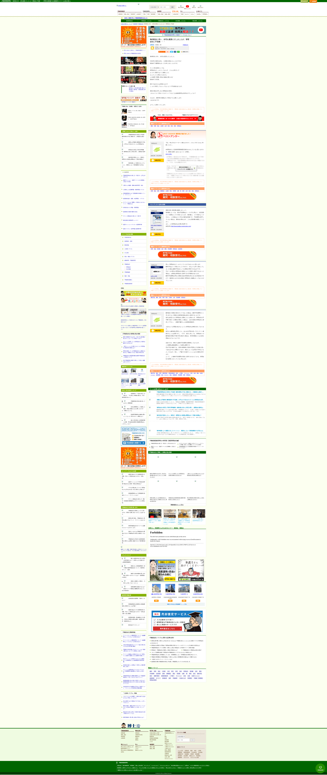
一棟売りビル (168, 748)
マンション (186, 373)
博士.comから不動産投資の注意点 (132, 53)
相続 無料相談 (153, 739)
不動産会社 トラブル (163, 20)
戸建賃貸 (167, 753)
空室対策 (120, 14)
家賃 (183, 190)
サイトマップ (147, 765)
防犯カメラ (192, 755)
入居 (166, 125)
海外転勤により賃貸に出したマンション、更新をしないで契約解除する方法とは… (133, 164)
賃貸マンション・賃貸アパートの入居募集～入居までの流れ (163, 447)
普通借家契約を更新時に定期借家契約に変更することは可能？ (133, 605)
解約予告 (153, 297)
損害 (158, 190)
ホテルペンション (169, 758)
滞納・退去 (126, 14)
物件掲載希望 (126, 765)
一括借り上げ (182, 678)
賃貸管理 (133, 14)
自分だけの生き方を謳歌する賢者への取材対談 (132, 306)
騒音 (191, 750)
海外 (175, 125)
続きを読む (169, 154)
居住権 (192, 754)
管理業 (174, 190)
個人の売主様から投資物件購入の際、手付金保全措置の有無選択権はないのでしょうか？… (133, 422)
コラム (192, 14)
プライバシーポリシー (165, 765)
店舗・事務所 (168, 750)
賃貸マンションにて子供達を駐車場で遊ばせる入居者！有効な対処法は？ (133, 482)
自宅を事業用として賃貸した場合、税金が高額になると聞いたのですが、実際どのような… (133, 408)
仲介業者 (128, 269)
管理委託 (190, 678)
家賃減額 (197, 754)
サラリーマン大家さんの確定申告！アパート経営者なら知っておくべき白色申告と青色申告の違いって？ (133, 327)
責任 (160, 297)
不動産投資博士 (146, 11)
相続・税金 (160, 14)
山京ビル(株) (154, 276)
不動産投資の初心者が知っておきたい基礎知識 (134, 402)
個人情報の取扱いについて (177, 765)
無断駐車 (180, 752)
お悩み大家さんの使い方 (155, 734)
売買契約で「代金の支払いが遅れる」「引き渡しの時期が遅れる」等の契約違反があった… (133, 395)
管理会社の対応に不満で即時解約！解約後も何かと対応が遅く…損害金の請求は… (133, 151)
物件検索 (153, 14)
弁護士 (136, 738)
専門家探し (205, 14)
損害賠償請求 (172, 373)
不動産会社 (140, 24)
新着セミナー (138, 746)
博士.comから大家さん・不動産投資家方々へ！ (135, 50)
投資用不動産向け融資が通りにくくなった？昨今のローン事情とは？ (134, 415)
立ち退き (126, 252)
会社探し (199, 14)
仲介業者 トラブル (180, 20)
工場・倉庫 (167, 756)
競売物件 (180, 755)
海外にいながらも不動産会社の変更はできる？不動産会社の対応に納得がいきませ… (133, 533)
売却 (148, 14)
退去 (158, 125)
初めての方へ (200, 7)
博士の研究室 (181, 7)
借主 (193, 190)
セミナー (187, 14)
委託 (171, 190)
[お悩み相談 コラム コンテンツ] (154, 7)
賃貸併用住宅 (168, 751)
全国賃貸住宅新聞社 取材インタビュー (133, 599)
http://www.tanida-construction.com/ (181, 226)
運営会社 (119, 765)
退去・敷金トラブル (129, 256)
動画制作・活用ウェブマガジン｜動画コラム (127, 767)
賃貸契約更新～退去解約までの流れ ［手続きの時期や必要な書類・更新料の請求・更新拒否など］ (133, 619)
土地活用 (139, 14)
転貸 (195, 750)
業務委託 (162, 190)
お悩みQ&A (175, 14)
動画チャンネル (187, 8)
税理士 (136, 739)
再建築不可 (180, 754)
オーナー (166, 374)
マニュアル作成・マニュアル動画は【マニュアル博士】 (152, 767)
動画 (182, 14)
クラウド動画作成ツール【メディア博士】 (200, 765)
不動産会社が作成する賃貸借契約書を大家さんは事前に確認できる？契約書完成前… (133, 540)
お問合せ (187, 765)
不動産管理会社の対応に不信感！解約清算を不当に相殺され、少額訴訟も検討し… (133, 136)
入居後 (199, 750)
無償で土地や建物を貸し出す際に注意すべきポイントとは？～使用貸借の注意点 (133, 575)
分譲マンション (195, 676)
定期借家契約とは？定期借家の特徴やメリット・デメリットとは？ (191, 447)
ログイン (305, 1)
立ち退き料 (194, 752)
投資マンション (168, 743)
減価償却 (180, 757)
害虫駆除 (187, 754)
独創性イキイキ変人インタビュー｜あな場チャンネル (130, 770)
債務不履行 (165, 373)
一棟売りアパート (169, 744)
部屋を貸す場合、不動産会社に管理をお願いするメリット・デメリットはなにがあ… (133, 520)
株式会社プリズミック (133, 625)
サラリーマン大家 (194, 757)
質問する (194, 7)
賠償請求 (175, 374)
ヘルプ (151, 741)
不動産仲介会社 (138, 734)
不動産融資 (127, 272)
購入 (145, 14)
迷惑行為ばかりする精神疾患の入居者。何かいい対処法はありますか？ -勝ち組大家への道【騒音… (133, 611)
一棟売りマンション (169, 746)
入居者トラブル (128, 249)
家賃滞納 (126, 245)
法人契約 (200, 752)
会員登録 (314, 1)
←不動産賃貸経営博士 (6, 1)
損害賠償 (158, 374)
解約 (152, 125)
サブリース (186, 757)
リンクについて (154, 765)
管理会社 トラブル (146, 20)
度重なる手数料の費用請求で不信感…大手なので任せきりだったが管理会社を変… (133, 144)
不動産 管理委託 (198, 678)
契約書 (158, 248)
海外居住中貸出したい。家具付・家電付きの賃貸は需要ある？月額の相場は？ (133, 158)
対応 (172, 125)
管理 (155, 125)
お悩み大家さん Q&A (154, 733)
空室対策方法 (127, 237)
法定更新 (180, 248)
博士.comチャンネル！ (171, 767)
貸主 (169, 125)
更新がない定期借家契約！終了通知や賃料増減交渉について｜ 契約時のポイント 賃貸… (133, 567)
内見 (191, 373)
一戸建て (181, 373)
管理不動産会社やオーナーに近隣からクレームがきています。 (133, 526)
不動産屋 (175, 678)
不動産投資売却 (128, 283)
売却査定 (167, 739)
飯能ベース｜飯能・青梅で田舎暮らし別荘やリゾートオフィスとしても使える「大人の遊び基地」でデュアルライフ (133, 550)
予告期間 (170, 248)
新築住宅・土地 (168, 755)
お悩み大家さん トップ (126, 24)
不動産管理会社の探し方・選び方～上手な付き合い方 (163, 443)
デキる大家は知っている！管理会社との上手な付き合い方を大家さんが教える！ (133, 488)
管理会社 (179, 125)
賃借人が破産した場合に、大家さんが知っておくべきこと (134, 582)
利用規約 (132, 765)
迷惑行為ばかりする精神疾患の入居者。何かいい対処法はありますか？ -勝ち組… (133, 476)
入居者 (161, 125)
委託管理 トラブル (198, 20)
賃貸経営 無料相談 (154, 738)
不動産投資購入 (128, 279)
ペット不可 (180, 750)
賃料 (184, 374)
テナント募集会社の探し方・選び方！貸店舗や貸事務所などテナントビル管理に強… (133, 500)
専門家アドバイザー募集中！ (129, 102)
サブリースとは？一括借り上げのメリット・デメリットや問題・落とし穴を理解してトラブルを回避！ (191, 444)
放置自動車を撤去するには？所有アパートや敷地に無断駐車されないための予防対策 (133, 588)
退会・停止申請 (139, 765)
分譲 (195, 373)
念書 (178, 190)
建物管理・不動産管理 (130, 260)
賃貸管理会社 (129, 20)
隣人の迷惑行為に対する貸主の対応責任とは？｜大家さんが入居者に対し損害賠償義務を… (133, 560)
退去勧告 (198, 755)
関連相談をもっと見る (177, 504)
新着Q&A (152, 736)
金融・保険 (167, 14)
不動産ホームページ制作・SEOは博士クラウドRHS (189, 767)
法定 (162, 248)
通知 (166, 248)
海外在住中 (162, 47)
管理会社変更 (153, 680)
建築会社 (137, 736)
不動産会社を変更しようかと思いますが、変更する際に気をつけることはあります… (133, 512)
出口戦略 (186, 755)
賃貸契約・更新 (128, 241)
